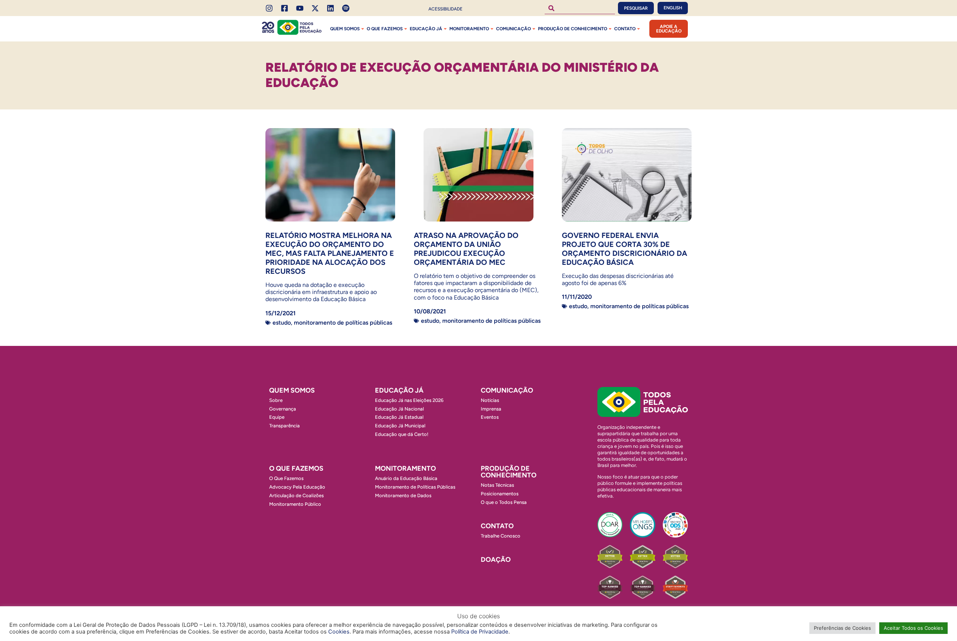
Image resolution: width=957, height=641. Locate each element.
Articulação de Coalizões (296, 495)
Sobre (276, 400)
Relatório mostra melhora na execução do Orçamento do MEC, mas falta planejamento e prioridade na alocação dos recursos (329, 253)
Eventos (490, 417)
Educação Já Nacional (399, 409)
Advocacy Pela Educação (297, 487)
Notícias (490, 400)
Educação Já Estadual (399, 417)
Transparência (284, 425)
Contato (625, 28)
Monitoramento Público (295, 504)
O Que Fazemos (286, 478)
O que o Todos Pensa (504, 502)
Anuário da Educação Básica (406, 478)
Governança (282, 409)
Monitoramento (469, 28)
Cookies (339, 631)
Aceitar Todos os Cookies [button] (913, 628)
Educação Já (426, 28)
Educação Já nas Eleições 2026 (409, 400)
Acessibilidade (445, 9)
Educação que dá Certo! (401, 434)
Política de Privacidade (479, 631)
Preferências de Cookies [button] (842, 628)
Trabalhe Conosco (500, 536)
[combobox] (580, 8)
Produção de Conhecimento (572, 28)
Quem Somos (345, 28)
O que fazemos (385, 28)
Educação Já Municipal (400, 425)
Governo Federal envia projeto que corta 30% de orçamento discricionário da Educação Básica (624, 249)
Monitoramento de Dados (403, 495)
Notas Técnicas (497, 485)
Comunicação (513, 28)
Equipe (276, 417)
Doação (496, 559)
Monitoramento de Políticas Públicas (343, 322)
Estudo (282, 322)
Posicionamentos (499, 493)
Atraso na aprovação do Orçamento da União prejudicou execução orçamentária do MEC (466, 249)
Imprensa (491, 409)
